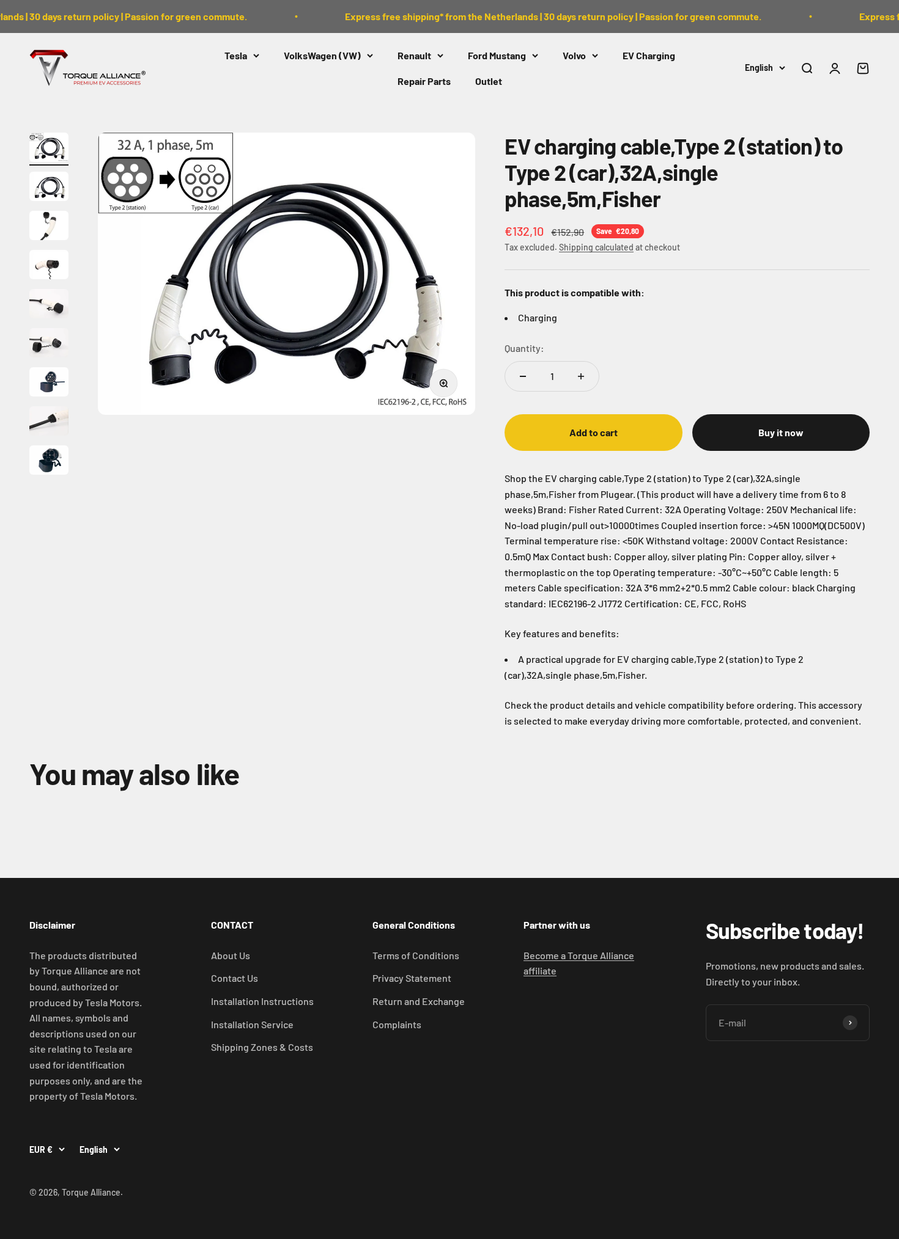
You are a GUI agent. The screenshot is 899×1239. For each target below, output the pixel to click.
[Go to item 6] (48, 344)
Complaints (396, 1024)
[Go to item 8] (48, 422)
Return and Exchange (418, 1001)
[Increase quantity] (581, 376)
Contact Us (234, 978)
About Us (230, 955)
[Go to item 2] (48, 188)
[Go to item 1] (48, 149)
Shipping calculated (596, 247)
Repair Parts (424, 80)
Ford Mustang (497, 55)
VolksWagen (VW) (322, 55)
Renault (414, 55)
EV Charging (649, 55)
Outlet (488, 80)
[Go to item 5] (48, 305)
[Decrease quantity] (523, 376)
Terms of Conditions (415, 955)
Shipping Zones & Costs (262, 1047)
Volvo (574, 55)
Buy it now (781, 432)
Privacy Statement (411, 978)
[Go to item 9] (48, 461)
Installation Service (252, 1024)
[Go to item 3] (48, 227)
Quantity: (524, 348)
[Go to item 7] (48, 383)
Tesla (235, 55)
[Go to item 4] (48, 266)
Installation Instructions (262, 1001)
